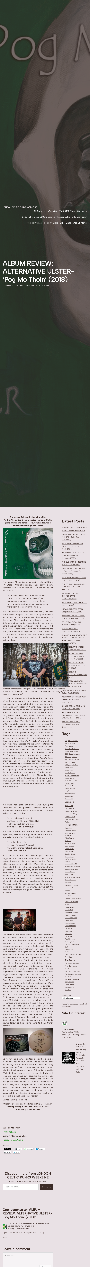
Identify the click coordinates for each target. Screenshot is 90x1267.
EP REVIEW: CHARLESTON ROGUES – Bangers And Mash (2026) (72, 546)
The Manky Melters (70, 942)
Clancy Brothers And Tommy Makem (71, 787)
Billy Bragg (68, 757)
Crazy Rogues (68, 791)
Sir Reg (67, 904)
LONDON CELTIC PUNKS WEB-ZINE (20, 207)
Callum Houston (69, 778)
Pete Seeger (68, 888)
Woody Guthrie (69, 987)
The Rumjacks (71, 966)
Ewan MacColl (69, 808)
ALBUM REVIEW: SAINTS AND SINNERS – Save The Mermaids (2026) (73, 555)
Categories (66, 995)
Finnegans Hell (69, 819)
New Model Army (70, 880)
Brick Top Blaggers (70, 773)
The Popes (68, 963)
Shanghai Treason (71, 902)
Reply (5, 1237)
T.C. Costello (69, 910)
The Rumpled (69, 969)
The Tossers (69, 974)
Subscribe (46, 1187)
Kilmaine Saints (70, 854)
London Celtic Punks (40, 285)
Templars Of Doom (71, 912)
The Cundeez (69, 920)
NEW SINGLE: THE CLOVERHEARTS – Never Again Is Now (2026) (74, 674)
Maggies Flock (69, 866)
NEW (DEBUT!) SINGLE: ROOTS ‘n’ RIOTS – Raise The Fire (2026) (74, 537)
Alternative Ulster (70, 743)
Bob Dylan (68, 765)
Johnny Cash (69, 849)
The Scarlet (68, 971)
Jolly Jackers (69, 851)
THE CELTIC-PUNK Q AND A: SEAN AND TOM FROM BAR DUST (73, 587)
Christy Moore (69, 783)
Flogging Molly (71, 825)
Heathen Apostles (70, 843)
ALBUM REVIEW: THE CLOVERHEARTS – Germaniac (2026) (70, 596)
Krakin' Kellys (69, 857)
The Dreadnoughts (70, 923)
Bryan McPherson (72, 775)
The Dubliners (70, 926)
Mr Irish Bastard (70, 877)
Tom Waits (68, 977)
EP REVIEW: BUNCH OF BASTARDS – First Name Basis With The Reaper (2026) (73, 715)
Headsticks (68, 841)
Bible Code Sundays (72, 754)
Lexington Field (69, 864)
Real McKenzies (70, 893)
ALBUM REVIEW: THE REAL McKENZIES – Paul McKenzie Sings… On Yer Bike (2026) (73, 656)
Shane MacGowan (73, 898)
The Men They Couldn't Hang (72, 945)
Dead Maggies (69, 796)
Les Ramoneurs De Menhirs (70, 860)
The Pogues (70, 960)
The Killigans (68, 931)
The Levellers (69, 936)
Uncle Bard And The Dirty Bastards (72, 980)
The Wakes (78, 974)
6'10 (66, 741)
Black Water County (72, 759)
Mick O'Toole (69, 874)
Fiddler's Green (70, 816)
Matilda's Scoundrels (71, 869)
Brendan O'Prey (69, 770)
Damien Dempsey (70, 793)
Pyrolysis (67, 890)
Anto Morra (69, 746)
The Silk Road (76, 971)
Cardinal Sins (69, 781)
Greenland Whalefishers (69, 837)
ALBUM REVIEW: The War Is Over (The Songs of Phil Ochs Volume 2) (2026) (73, 665)
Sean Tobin (68, 896)
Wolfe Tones (69, 984)
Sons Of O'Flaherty (70, 907)
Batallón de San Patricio (71, 751)
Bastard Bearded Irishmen (72, 749)
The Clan (67, 915)
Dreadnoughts (69, 799)
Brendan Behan (69, 767)
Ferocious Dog (71, 814)
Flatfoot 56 (68, 822)
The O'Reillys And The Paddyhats (73, 956)
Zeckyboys (68, 990)
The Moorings (69, 949)
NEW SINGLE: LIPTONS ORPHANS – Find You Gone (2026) (71, 724)
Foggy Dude (68, 828)
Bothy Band (75, 765)
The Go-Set (68, 928)
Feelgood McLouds (71, 811)
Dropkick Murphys (69, 804)
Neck (78, 877)
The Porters (76, 963)
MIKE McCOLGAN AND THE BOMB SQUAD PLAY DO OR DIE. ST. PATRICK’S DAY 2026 (74, 683)
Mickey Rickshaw (70, 872)
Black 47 (74, 757)
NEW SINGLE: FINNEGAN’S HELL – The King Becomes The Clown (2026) (74, 571)
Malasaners (77, 866)
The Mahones (70, 939)
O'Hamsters (68, 882)
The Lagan (68, 934)
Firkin (77, 819)
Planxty (74, 888)
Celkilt (75, 781)
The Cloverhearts (71, 918)
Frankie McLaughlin (70, 830)
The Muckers (69, 952)
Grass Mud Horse (70, 833)
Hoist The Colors (69, 846)
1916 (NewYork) (73, 741)
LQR (76, 864)
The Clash (73, 915)
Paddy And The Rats (71, 885)
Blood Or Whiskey (70, 762)
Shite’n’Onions (68, 1029)
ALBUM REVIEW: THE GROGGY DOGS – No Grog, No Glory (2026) (74, 699)
